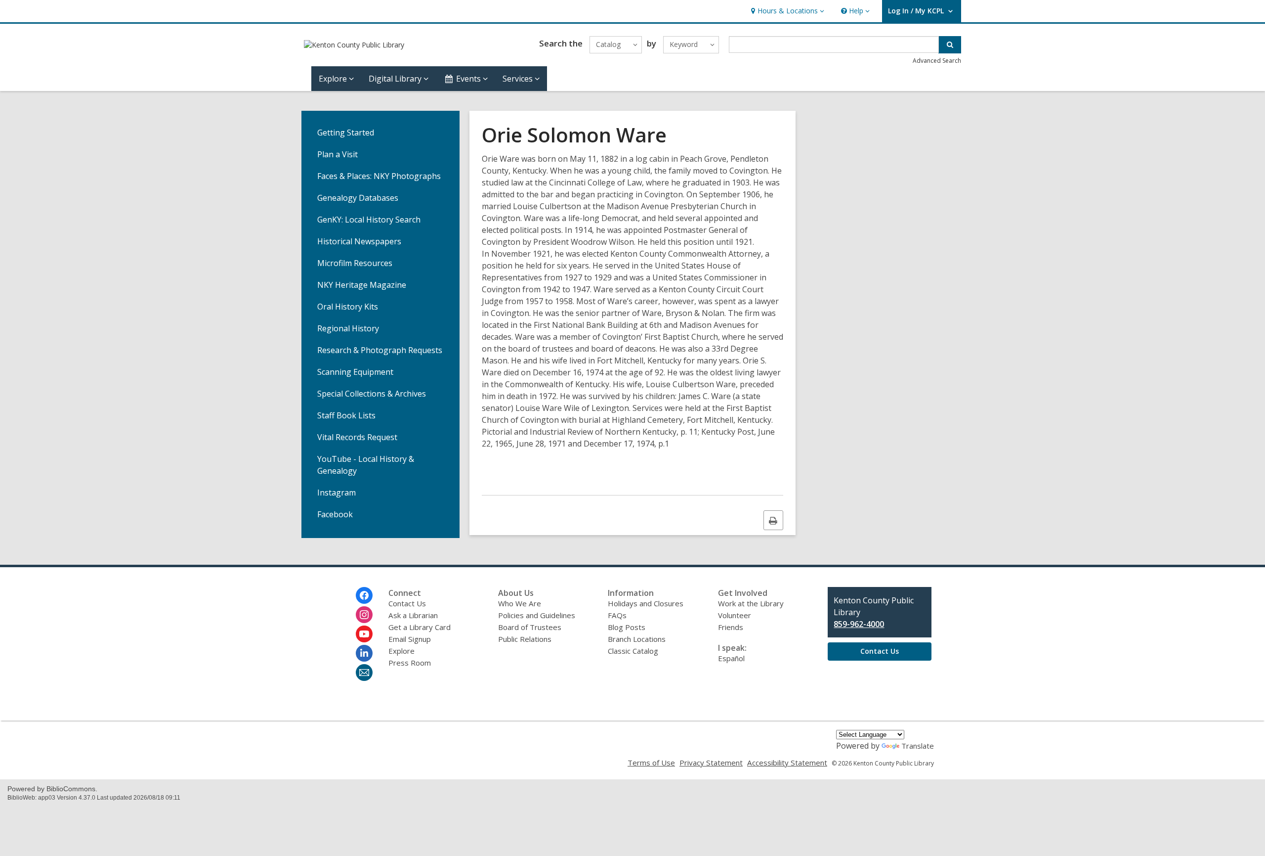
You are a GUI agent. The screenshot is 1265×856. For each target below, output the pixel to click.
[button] (786, 11)
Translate (917, 746)
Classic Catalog (633, 651)
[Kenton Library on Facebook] (364, 595)
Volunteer (734, 615)
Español (731, 658)
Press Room (409, 663)
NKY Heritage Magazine (361, 284)
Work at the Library (751, 603)
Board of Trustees (529, 627)
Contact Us (407, 603)
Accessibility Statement (787, 762)
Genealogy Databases (357, 197)
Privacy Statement (711, 762)
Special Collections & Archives (371, 393)
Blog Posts (626, 627)
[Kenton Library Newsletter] (364, 672)
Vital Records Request (357, 437)
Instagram (336, 492)
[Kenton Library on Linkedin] (364, 653)
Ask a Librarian (413, 615)
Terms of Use (651, 762)
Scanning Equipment (355, 371)
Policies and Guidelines (536, 615)
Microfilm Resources (354, 263)
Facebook (335, 514)
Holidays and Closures (645, 603)
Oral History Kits (347, 306)
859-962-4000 (859, 624)
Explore (401, 651)
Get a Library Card (419, 627)
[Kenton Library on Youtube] (364, 634)
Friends (730, 627)
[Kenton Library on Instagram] (364, 614)
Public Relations (524, 639)
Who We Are (519, 603)
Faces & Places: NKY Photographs (379, 176)
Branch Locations (637, 639)
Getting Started (345, 132)
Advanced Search (937, 60)
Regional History (348, 328)
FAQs (617, 615)
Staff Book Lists (346, 415)
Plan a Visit (337, 154)
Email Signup (409, 639)
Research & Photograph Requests (379, 350)
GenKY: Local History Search (369, 219)
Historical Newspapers (359, 241)
